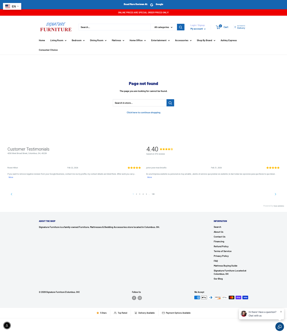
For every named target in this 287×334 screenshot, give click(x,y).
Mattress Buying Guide (225, 265)
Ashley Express (229, 40)
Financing (219, 241)
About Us (218, 231)
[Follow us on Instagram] (140, 298)
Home (42, 40)
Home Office (136, 40)
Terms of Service (223, 251)
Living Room (56, 40)
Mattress (116, 40)
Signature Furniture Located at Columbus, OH (230, 272)
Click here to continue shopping (143, 112)
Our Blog (218, 278)
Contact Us (219, 236)
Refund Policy (221, 246)
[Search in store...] (170, 102)
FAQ (216, 260)
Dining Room (96, 40)
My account (196, 28)
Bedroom (76, 40)
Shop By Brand (204, 40)
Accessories (181, 40)
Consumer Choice (48, 49)
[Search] (180, 27)
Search (217, 226)
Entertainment (159, 40)
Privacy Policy (221, 255)
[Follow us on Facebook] (134, 298)
